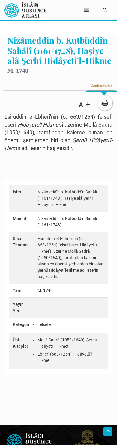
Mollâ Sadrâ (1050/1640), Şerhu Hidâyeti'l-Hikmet (67, 343)
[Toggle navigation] (86, 10)
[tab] (101, 85)
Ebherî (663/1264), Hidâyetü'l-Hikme (65, 357)
